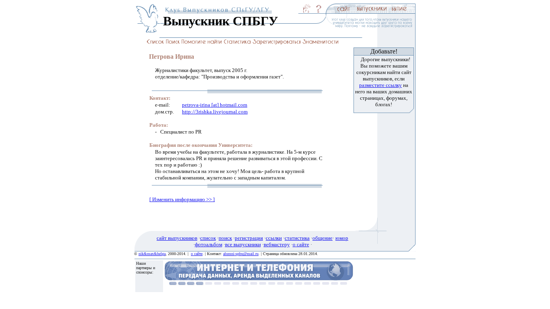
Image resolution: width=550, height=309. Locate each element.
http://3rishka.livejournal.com (215, 112)
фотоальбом (208, 244)
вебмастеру (277, 244)
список (208, 238)
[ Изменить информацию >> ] (182, 199)
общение (322, 238)
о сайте (301, 244)
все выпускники (243, 244)
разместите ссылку (380, 85)
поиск (225, 238)
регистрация (249, 238)
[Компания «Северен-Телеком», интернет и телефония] (259, 283)
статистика (297, 238)
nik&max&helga (152, 253)
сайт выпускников (177, 238)
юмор (341, 238)
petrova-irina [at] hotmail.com (214, 105)
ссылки (274, 238)
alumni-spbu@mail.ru (240, 253)
